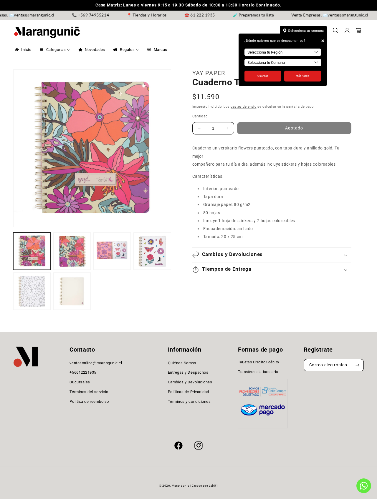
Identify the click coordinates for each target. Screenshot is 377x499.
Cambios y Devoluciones (190, 382)
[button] (336, 32)
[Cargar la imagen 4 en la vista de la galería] (152, 251)
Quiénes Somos (182, 363)
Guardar (262, 75)
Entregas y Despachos (188, 372)
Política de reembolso (89, 401)
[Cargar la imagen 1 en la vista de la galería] (32, 251)
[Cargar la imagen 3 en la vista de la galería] (112, 251)
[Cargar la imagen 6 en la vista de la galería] (72, 291)
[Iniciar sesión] (347, 32)
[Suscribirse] (357, 365)
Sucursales (80, 382)
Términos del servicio (89, 392)
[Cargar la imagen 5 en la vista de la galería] (32, 291)
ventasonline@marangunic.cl (96, 363)
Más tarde (302, 75)
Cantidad (200, 116)
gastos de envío (243, 107)
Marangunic (180, 485)
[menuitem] (22, 49)
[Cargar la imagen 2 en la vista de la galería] (72, 251)
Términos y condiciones (189, 401)
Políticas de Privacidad (188, 392)
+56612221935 (83, 372)
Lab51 (213, 485)
